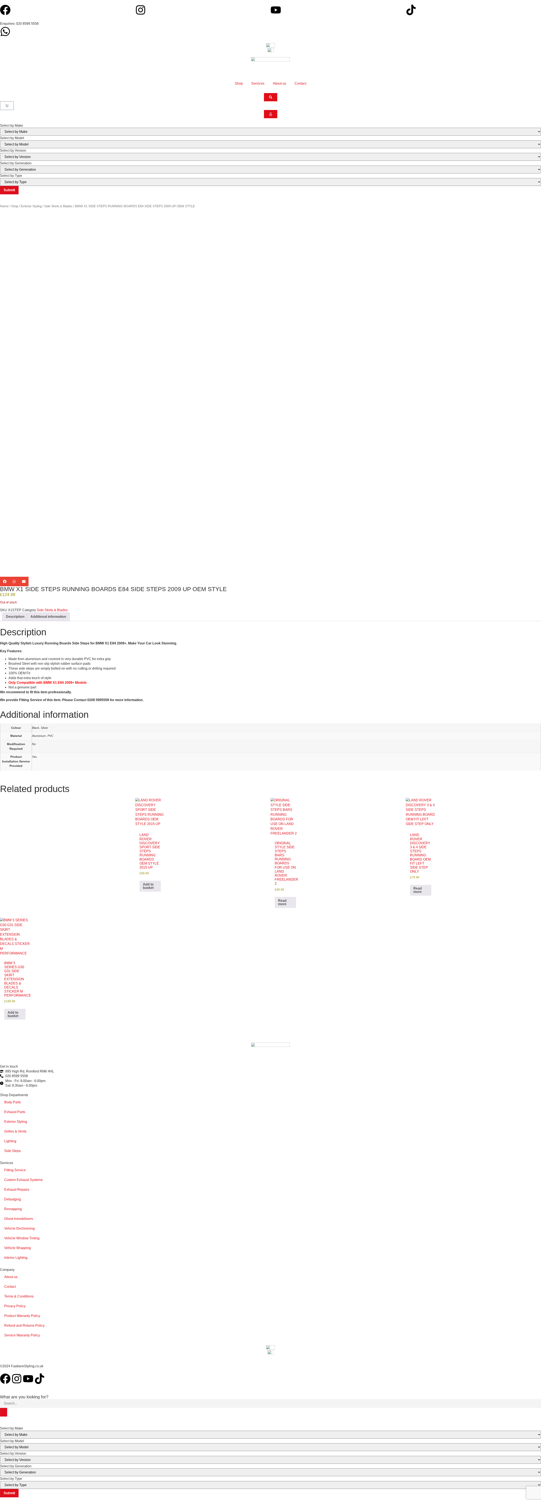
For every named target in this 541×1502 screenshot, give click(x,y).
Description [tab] (15, 616)
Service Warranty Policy (22, 1335)
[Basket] (7, 105)
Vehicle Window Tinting (22, 1238)
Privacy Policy (15, 1306)
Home (4, 206)
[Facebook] (5, 10)
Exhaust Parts (14, 1112)
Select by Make (11, 125)
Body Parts (12, 1102)
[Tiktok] (411, 10)
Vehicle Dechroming (19, 1228)
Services (257, 83)
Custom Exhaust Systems (23, 1180)
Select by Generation (15, 163)
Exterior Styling (31, 206)
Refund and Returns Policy (24, 1325)
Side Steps (12, 1151)
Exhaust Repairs (16, 1189)
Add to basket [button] (148, 886)
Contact (300, 83)
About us (279, 83)
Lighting (10, 1141)
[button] (5, 581)
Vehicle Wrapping (17, 1248)
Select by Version (13, 150)
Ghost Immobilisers (18, 1219)
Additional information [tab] (48, 616)
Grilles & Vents (15, 1131)
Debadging (12, 1199)
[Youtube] (275, 10)
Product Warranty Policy (22, 1316)
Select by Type (11, 175)
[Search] (3, 1412)
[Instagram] (140, 10)
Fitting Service (15, 1170)
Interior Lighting (15, 1257)
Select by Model (12, 138)
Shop (239, 83)
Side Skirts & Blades (58, 206)
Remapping (13, 1209)
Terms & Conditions (19, 1296)
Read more (282, 902)
